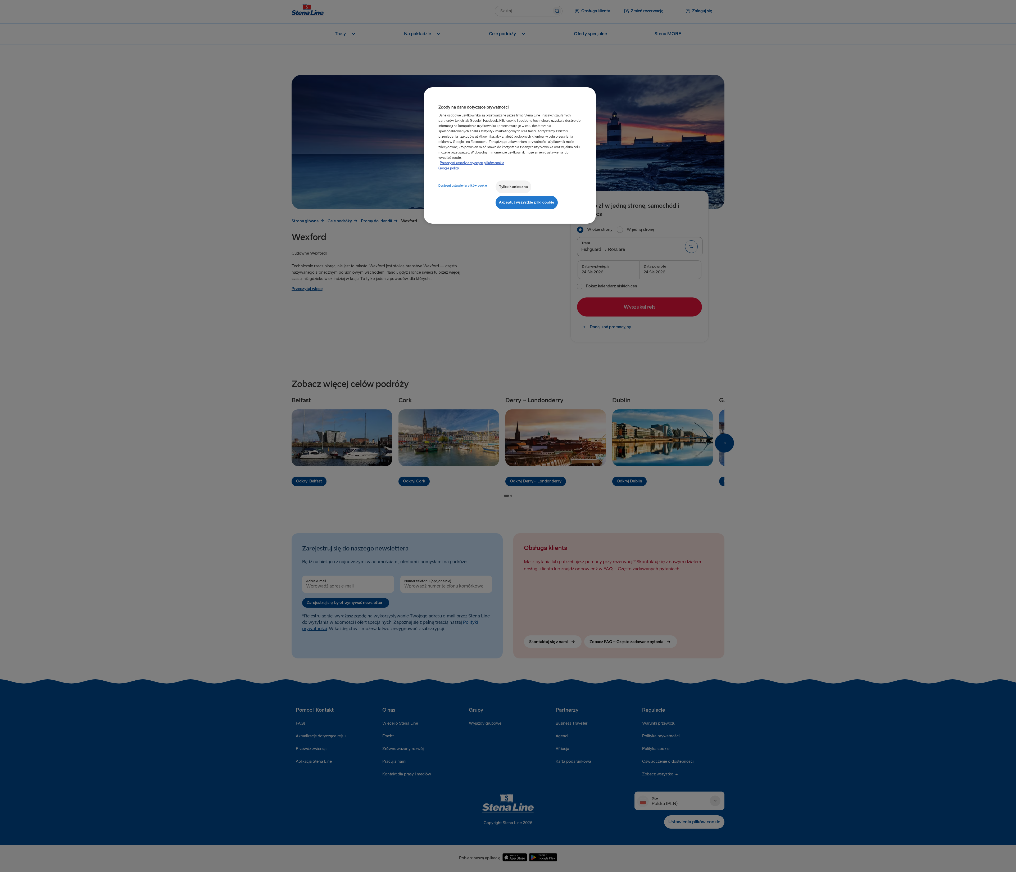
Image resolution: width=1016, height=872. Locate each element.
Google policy (448, 168)
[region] (510, 155)
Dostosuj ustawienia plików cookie (462, 185)
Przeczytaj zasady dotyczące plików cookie (472, 163)
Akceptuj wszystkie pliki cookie (526, 202)
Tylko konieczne (513, 186)
